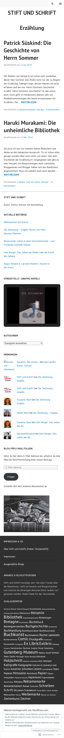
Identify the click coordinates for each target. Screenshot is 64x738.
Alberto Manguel (23, 609)
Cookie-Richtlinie (25, 725)
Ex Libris (31, 643)
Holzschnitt (13, 660)
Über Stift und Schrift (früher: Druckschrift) (26, 548)
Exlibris (45, 643)
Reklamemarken (13, 686)
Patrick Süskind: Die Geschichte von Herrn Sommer (27, 50)
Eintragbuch (19, 644)
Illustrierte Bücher (27, 109)
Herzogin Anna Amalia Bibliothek (30, 656)
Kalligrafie (11, 665)
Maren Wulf (23, 412)
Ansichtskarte (35, 609)
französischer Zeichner (20, 648)
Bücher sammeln (49, 635)
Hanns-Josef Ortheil (49, 652)
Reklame (18, 681)
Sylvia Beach (41, 690)
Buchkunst (14, 634)
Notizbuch (32, 673)
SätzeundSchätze (26, 433)
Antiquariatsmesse (48, 609)
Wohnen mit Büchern (48, 695)
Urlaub (48, 690)
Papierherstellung (21, 678)
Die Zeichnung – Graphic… (46, 412)
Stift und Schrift (32, 12)
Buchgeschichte (36, 626)
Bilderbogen (45, 617)
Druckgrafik (36, 639)
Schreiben (46, 685)
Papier (42, 673)
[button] (25, 315)
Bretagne (11, 621)
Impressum (9, 556)
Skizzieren (19, 690)
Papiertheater (8, 682)
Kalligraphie (25, 665)
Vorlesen (55, 690)
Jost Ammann (45, 660)
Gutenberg (48, 648)
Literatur (40, 109)
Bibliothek (13, 617)
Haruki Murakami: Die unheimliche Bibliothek (32, 126)
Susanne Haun (24, 399)
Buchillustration (30, 630)
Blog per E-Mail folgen (18, 448)
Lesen (37, 669)
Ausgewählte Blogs (14, 564)
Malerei (8, 673)
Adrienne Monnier (10, 609)
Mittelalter (19, 673)
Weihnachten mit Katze (16, 222)
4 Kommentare (53, 109)
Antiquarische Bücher (11, 613)
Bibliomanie (25, 613)
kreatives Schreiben (22, 669)
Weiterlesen (28, 102)
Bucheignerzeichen (14, 626)
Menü (60, 3)
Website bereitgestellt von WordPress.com (26, 710)
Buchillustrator (47, 630)
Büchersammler (11, 639)
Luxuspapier (47, 669)
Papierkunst (35, 677)
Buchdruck (36, 622)
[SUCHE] (52, 3)
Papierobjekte (48, 677)
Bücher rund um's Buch (29, 182)
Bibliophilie (37, 613)
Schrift (8, 690)
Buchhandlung (12, 630)
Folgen (11, 476)
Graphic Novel (37, 648)
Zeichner (25, 698)
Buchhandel (52, 627)
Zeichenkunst (12, 698)
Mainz (56, 668)
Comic (23, 638)
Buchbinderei (24, 622)
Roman (26, 686)
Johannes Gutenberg (30, 661)
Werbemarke (31, 694)
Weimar (18, 695)
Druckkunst (47, 640)
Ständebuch (30, 690)
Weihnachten (9, 694)
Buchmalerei (32, 635)
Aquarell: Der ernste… (28, 361)
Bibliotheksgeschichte (30, 618)
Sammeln (34, 686)
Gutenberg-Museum (21, 652)
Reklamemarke (34, 681)
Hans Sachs (9, 656)
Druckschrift (9, 644)
